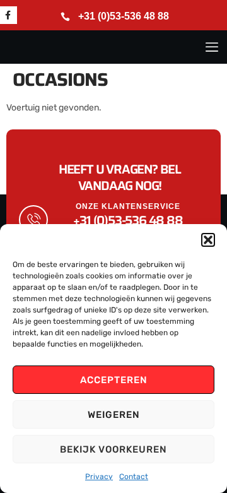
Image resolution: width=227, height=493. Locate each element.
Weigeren (114, 414)
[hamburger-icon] (211, 47)
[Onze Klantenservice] (33, 219)
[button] (208, 240)
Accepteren (114, 380)
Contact (133, 476)
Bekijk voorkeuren (113, 449)
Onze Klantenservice (128, 206)
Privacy (99, 476)
